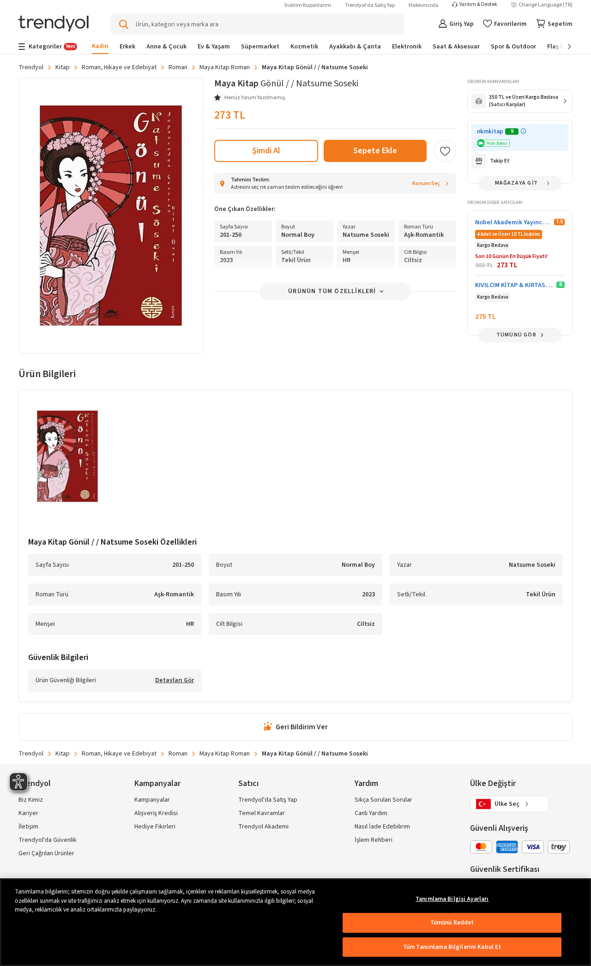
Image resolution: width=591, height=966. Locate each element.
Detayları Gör (174, 681)
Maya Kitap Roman (224, 67)
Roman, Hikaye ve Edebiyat (119, 67)
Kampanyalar (152, 799)
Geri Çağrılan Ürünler (46, 853)
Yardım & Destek (478, 4)
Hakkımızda (423, 5)
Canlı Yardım (371, 813)
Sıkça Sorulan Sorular (383, 799)
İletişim (28, 826)
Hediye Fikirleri (154, 826)
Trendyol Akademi (263, 826)
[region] (295, 922)
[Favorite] (445, 151)
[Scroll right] (563, 46)
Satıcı (248, 783)
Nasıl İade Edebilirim (382, 826)
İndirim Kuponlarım (307, 5)
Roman (178, 67)
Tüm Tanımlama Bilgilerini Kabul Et (452, 947)
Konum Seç (426, 183)
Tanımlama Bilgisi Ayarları (452, 899)
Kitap (62, 67)
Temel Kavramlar (261, 813)
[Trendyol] (53, 24)
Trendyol (30, 67)
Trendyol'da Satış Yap (370, 5)
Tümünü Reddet (452, 922)
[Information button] (523, 131)
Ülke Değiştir (493, 783)
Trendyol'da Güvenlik (47, 840)
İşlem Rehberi (373, 840)
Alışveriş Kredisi (156, 813)
